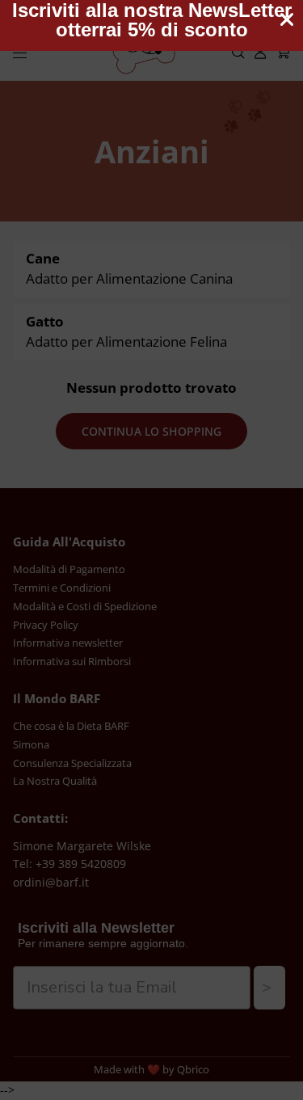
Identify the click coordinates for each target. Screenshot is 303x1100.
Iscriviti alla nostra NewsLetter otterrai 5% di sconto (152, 20)
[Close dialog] (287, 19)
